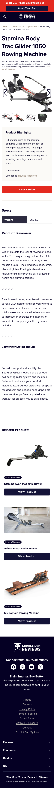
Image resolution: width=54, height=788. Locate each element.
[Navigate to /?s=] (5, 16)
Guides (7, 758)
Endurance (16, 26)
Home (4, 26)
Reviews (8, 742)
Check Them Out (27, 8)
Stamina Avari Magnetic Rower (23, 484)
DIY (5, 766)
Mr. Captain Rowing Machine (21, 613)
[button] (3, 6)
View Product (27, 492)
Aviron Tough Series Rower (20, 548)
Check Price (27, 189)
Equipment (9, 750)
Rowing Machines (29, 26)
